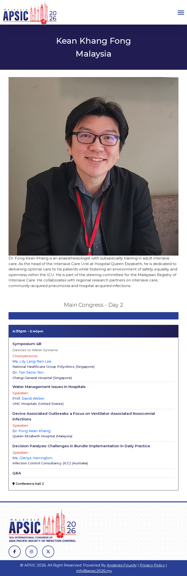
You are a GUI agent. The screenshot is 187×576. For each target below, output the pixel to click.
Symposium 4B (26, 343)
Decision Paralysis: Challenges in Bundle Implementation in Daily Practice (81, 446)
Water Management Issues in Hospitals (48, 386)
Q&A (16, 473)
